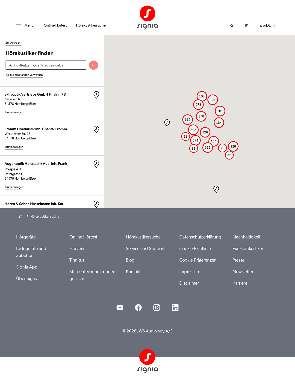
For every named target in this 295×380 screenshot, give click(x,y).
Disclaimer (189, 283)
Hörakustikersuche (91, 25)
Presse (239, 260)
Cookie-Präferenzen (198, 260)
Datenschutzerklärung (200, 237)
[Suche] (231, 25)
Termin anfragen (14, 112)
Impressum (189, 272)
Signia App (27, 267)
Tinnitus (76, 260)
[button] (216, 189)
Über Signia (27, 279)
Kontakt (133, 272)
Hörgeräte (26, 237)
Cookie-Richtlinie (195, 249)
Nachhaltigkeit (246, 237)
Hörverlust (79, 249)
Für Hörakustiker (248, 249)
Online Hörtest (55, 25)
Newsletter (243, 272)
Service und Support (145, 249)
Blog (130, 260)
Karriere (240, 283)
